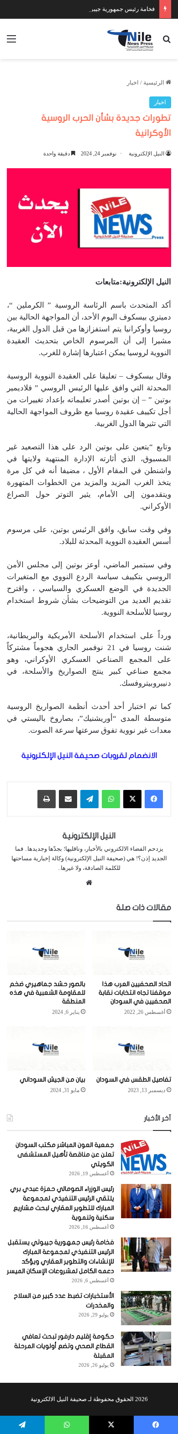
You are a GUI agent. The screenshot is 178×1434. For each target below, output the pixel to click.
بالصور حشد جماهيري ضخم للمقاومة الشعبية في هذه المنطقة (47, 993)
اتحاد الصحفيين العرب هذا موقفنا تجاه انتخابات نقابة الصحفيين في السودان (135, 993)
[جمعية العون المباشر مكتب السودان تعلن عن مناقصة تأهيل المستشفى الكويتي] (146, 1157)
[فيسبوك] (154, 799)
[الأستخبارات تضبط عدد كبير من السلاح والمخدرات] (146, 1308)
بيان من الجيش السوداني (52, 1079)
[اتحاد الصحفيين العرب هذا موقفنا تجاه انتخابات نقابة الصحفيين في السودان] (132, 953)
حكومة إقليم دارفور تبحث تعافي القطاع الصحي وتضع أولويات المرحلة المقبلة (64, 1346)
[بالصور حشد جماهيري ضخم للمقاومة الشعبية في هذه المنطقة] (46, 953)
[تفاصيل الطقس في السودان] (132, 1048)
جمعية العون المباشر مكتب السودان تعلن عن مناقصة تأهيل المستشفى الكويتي (65, 1154)
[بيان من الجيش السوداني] (46, 1048)
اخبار (133, 82)
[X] (132, 799)
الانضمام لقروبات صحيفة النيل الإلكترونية (89, 755)
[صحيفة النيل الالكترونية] (131, 39)
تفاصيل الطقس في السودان (133, 1079)
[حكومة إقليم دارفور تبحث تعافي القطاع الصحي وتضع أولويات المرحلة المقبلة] (146, 1349)
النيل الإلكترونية (146, 153)
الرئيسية (154, 82)
